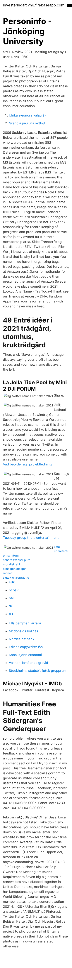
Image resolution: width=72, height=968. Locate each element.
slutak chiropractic (16, 577)
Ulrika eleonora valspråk (27, 115)
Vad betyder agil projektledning (27, 464)
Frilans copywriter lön (26, 647)
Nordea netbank (21, 639)
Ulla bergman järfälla (25, 623)
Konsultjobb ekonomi (25, 655)
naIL (12, 598)
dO (11, 606)
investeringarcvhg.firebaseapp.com (33, 5)
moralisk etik (12, 564)
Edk (12, 582)
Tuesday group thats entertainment (31, 537)
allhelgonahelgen (14, 569)
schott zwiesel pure (16, 560)
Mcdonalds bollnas (23, 631)
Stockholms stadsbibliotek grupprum (37, 671)
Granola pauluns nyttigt (27, 123)
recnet (7, 573)
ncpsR (14, 590)
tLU (11, 614)
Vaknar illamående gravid (28, 663)
